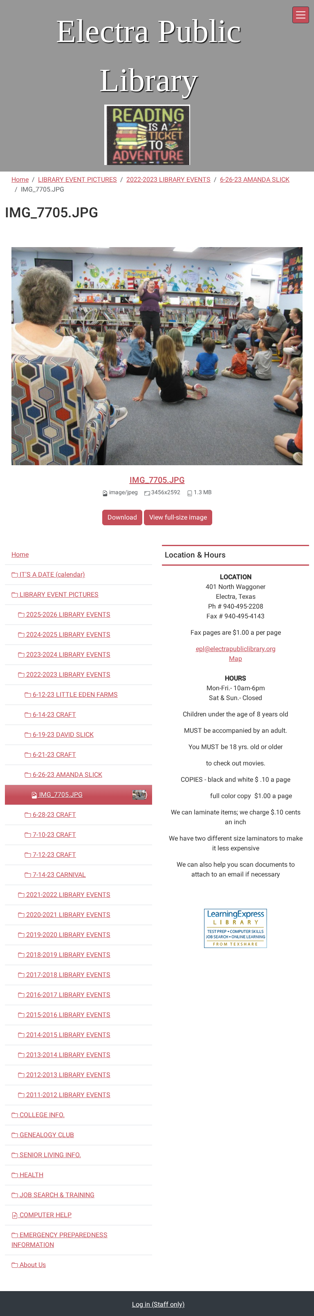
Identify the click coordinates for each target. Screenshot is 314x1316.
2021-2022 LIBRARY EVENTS (67, 895)
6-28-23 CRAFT (53, 815)
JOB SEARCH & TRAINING (56, 1195)
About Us (32, 1265)
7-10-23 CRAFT (53, 835)
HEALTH (30, 1175)
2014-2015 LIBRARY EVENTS (67, 1035)
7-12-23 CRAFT (53, 855)
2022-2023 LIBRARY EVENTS (168, 179)
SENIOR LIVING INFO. (49, 1155)
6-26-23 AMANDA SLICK (254, 179)
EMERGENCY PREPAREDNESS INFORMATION (59, 1240)
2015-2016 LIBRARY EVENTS (67, 1015)
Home (20, 179)
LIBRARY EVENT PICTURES (77, 179)
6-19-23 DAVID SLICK (62, 734)
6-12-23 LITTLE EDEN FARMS (74, 694)
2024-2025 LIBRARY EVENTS (67, 634)
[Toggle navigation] (300, 15)
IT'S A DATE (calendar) (51, 574)
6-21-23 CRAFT (53, 754)
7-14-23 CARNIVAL (58, 875)
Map (235, 658)
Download (122, 517)
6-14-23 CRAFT (53, 714)
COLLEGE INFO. (41, 1115)
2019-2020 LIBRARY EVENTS (67, 935)
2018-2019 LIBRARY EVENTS (67, 955)
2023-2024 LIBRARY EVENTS (67, 654)
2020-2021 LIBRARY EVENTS (67, 915)
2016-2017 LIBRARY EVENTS (67, 995)
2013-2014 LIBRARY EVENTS (67, 1055)
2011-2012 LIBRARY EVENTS (67, 1095)
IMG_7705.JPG (157, 480)
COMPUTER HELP (45, 1215)
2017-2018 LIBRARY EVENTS (67, 975)
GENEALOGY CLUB (46, 1135)
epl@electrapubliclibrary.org (236, 649)
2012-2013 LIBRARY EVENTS (67, 1075)
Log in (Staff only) (158, 1304)
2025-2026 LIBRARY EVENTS (67, 614)
